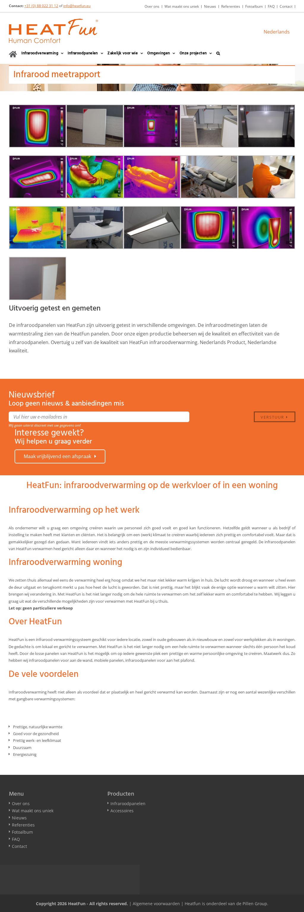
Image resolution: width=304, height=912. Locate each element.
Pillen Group (255, 903)
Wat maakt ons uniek (32, 810)
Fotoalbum (22, 832)
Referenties (23, 825)
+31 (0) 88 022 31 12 (41, 5)
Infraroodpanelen (127, 803)
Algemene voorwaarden (156, 903)
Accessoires (122, 810)
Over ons (21, 803)
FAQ (16, 839)
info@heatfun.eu (77, 5)
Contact (19, 846)
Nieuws (19, 818)
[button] (218, 53)
